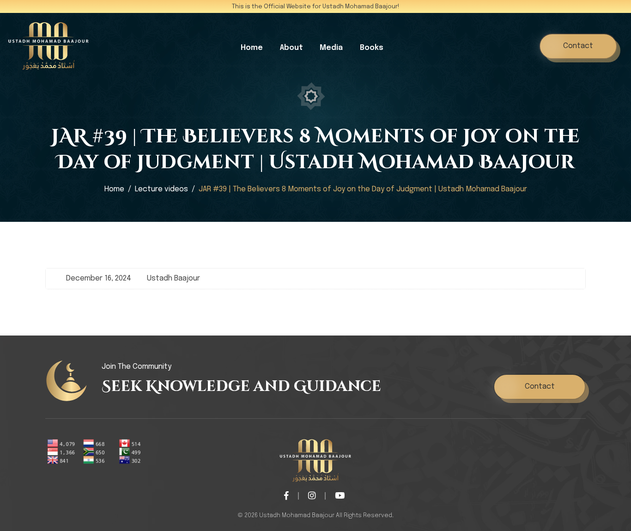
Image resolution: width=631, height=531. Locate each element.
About (291, 48)
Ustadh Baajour (173, 278)
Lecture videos (161, 189)
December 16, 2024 (98, 278)
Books (371, 48)
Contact (578, 46)
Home (252, 48)
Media (331, 48)
